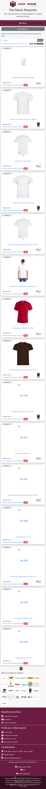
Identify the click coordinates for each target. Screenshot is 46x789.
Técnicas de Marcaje (9, 723)
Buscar (40, 40)
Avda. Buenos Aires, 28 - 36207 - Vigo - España (18, 751)
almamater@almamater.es (12, 758)
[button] (24, 786)
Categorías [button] (23, 29)
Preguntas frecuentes (10, 716)
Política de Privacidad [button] (11, 735)
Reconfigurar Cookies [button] (11, 742)
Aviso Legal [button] (8, 732)
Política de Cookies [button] (10, 739)
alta (25, 85)
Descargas (7, 719)
